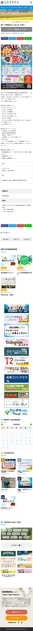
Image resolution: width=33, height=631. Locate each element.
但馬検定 (26, 537)
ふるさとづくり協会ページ (16, 618)
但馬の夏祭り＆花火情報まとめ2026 (8, 471)
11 (12, 437)
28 (25, 444)
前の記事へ (6, 239)
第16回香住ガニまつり (6, 508)
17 (7, 440)
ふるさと (20, 7)
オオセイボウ (4, 489)
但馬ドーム (14, 537)
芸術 (4, 533)
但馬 (20, 537)
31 (7, 447)
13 (21, 437)
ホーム (2, 7)
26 (16, 444)
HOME (2, 22)
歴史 (9, 533)
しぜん (25, 7)
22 (30, 440)
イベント (14, 7)
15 (30, 437)
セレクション (17, 530)
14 (25, 437)
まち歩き (25, 530)
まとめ (4, 530)
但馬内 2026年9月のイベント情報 (24, 490)
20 (21, 440)
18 (12, 440)
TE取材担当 (21, 33)
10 (7, 437)
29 (30, 444)
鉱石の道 (24, 533)
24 (7, 444)
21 (25, 440)
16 (3, 440)
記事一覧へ (16, 239)
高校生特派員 (15, 533)
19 (16, 440)
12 (16, 437)
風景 (10, 530)
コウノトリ (6, 537)
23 (3, 444)
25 (12, 444)
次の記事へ (26, 239)
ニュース (8, 7)
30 (3, 447)
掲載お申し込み (16, 612)
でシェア (5, 38)
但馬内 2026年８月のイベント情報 (24, 471)
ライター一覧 (15, 545)
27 (21, 444)
